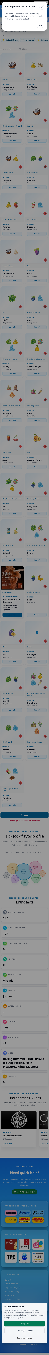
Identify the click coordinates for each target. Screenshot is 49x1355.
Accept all (25, 1323)
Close (40, 25)
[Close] (41, 7)
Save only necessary (24, 1331)
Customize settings (24, 1338)
